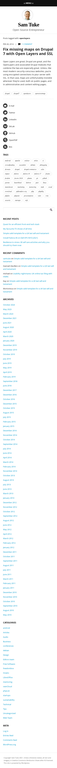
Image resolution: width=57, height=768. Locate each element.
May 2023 (7, 309)
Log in (5, 731)
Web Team (7, 717)
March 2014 (8, 462)
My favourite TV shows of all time (17, 228)
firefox (48, 173)
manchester (9, 187)
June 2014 (7, 453)
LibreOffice (8, 677)
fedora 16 (26, 173)
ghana (29, 178)
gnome (7, 182)
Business (7, 641)
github (45, 178)
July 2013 (7, 484)
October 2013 (9, 475)
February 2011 (9, 583)
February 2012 (9, 543)
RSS (10, 147)
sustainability (9, 700)
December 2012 (10, 502)
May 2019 (7, 367)
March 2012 (8, 538)
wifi (26, 200)
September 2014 (10, 444)
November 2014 (10, 435)
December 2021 (10, 318)
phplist (7, 195)
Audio (5, 637)
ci (43, 160)
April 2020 (7, 331)
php (32, 191)
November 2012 (10, 507)
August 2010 (8, 610)
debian (33, 165)
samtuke (7, 258)
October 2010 (9, 601)
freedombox (8, 668)
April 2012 (7, 534)
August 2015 (8, 412)
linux (44, 182)
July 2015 (7, 417)
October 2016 (9, 399)
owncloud (8, 191)
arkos (36, 160)
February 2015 (9, 421)
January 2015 (8, 426)
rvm (47, 195)
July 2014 (7, 448)
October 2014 (9, 439)
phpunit (16, 195)
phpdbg (41, 191)
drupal (7, 93)
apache (17, 160)
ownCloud (7, 686)
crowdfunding (10, 165)
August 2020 (8, 327)
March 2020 (8, 336)
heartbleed (17, 182)
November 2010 (10, 597)
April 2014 (7, 457)
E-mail (11, 105)
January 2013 (8, 498)
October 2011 (9, 556)
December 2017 (10, 390)
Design (6, 655)
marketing (21, 187)
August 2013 (8, 480)
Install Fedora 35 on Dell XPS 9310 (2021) (20, 237)
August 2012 (8, 520)
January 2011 (8, 588)
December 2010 (10, 592)
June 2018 (7, 385)
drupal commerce (30, 169)
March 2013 (8, 493)
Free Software (9, 664)
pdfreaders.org (21, 191)
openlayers (27, 93)
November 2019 (10, 349)
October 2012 (9, 511)
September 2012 (10, 516)
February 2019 (9, 376)
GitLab (12, 126)
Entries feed (8, 735)
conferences (8, 646)
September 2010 (10, 605)
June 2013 (7, 489)
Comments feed (10, 740)
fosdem (7, 178)
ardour (27, 160)
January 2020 (8, 340)
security (7, 200)
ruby (39, 195)
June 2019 (7, 363)
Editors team (8, 659)
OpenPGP (13, 140)
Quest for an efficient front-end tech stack (21, 224)
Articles (6, 632)
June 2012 (7, 525)
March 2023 (8, 314)
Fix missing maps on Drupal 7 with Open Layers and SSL (28, 51)
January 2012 (8, 547)
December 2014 (10, 430)
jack (37, 182)
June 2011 (7, 574)
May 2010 (7, 614)
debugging (43, 165)
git (37, 178)
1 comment (27, 44)
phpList (6, 691)
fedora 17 (37, 173)
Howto (6, 673)
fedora (16, 173)
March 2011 (8, 579)
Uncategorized (9, 713)
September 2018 (10, 381)
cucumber (22, 165)
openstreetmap (40, 93)
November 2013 (10, 471)
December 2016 (10, 394)
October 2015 (9, 408)
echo (42, 169)
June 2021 (7, 322)
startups (18, 200)
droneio (7, 169)
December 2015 (10, 403)
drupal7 (16, 93)
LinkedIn (13, 119)
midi (42, 187)
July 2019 (7, 358)
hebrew (28, 182)
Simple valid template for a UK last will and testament (26, 233)
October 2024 (9, 304)
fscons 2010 (18, 178)
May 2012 (7, 529)
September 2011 (10, 561)
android (8, 160)
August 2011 (8, 565)
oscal (50, 187)
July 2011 (7, 570)
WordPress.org (9, 744)
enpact (7, 173)
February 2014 (9, 466)
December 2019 (10, 345)
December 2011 (10, 552)
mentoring (32, 187)
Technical (7, 704)
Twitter (12, 112)
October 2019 (9, 354)
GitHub (12, 133)
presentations (28, 195)
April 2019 (7, 372)
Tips (5, 709)
